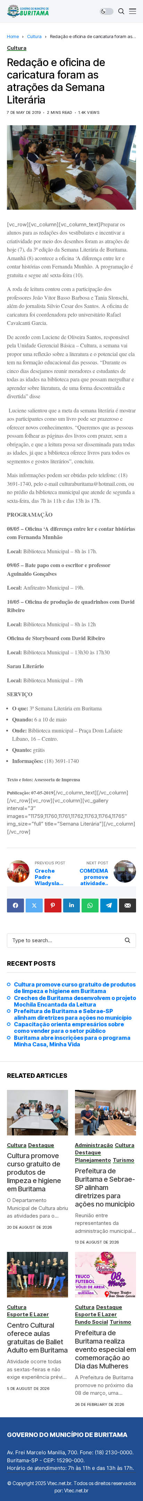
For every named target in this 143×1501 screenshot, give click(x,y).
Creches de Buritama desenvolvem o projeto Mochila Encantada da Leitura (75, 1001)
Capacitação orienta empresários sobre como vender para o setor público (69, 1027)
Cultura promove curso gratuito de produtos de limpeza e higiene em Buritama (75, 987)
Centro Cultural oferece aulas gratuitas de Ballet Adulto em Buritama (37, 1337)
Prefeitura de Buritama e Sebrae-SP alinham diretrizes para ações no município (73, 1014)
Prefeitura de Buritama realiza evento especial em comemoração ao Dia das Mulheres (105, 1349)
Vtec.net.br (76, 1490)
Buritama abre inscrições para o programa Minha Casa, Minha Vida (72, 1041)
